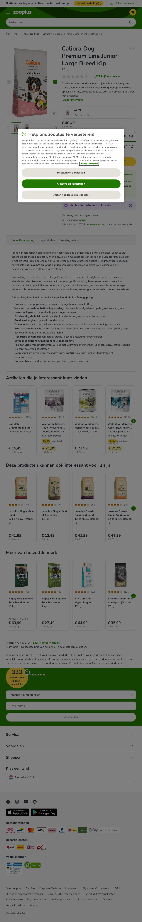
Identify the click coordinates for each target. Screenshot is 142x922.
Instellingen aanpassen (71, 172)
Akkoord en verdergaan (71, 184)
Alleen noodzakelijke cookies (71, 195)
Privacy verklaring (89, 163)
